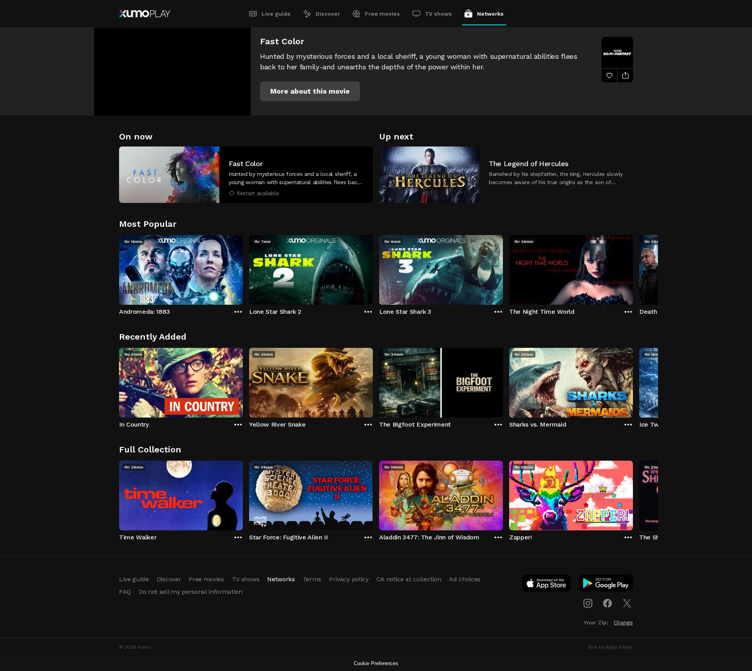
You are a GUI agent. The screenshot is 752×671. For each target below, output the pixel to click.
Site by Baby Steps (610, 647)
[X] (627, 603)
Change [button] (623, 622)
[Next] (633, 268)
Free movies (382, 14)
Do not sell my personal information (190, 591)
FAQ (125, 591)
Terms (312, 579)
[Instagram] (588, 603)
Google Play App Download (606, 585)
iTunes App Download (547, 585)
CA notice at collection (408, 579)
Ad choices (465, 579)
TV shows (438, 14)
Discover (328, 14)
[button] (310, 91)
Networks (490, 14)
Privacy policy (349, 579)
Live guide (276, 14)
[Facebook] (607, 603)
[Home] (144, 13)
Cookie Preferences (376, 663)
